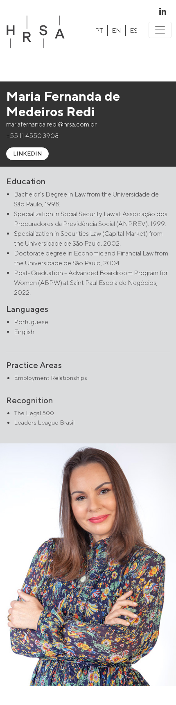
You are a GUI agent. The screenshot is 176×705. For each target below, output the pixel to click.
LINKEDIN (27, 153)
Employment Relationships (50, 377)
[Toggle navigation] (160, 30)
